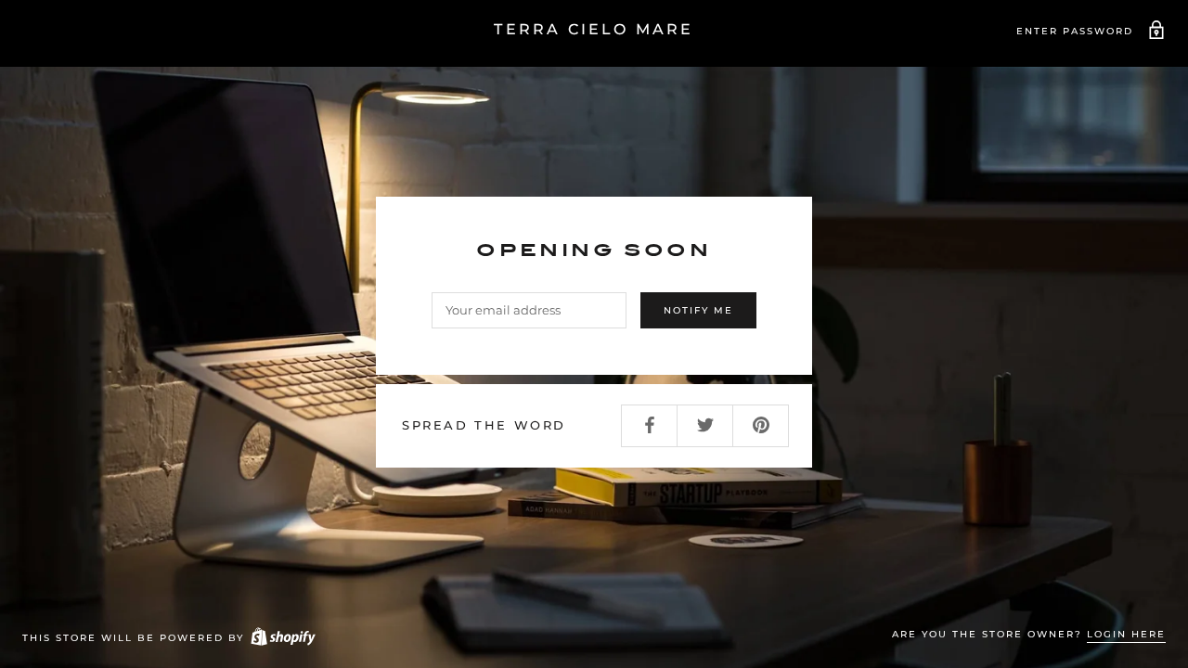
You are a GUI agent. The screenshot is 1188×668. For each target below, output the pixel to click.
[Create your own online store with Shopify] (282, 638)
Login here (1126, 634)
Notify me (698, 310)
